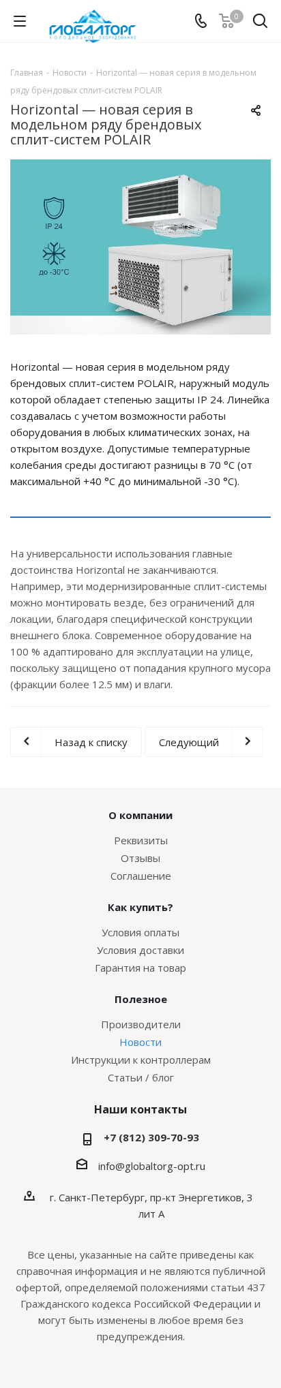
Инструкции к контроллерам (141, 1059)
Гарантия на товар (140, 967)
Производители (141, 1024)
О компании (140, 815)
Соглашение (140, 875)
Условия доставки (140, 950)
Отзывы (140, 858)
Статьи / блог (141, 1077)
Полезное (141, 999)
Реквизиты (141, 840)
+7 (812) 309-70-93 (151, 1137)
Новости (140, 1042)
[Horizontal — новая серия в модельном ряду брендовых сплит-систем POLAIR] (140, 247)
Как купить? (140, 907)
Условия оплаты (140, 932)
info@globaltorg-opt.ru (151, 1166)
